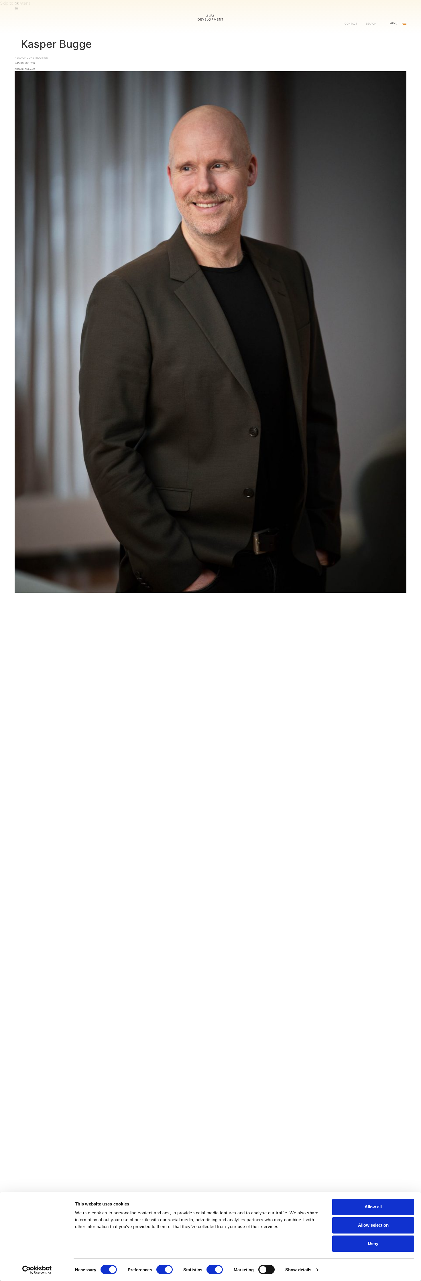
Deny (373, 1243)
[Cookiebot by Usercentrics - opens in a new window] (37, 1270)
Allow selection (373, 1225)
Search (371, 23)
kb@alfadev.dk (25, 68)
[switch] (164, 1269)
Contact (351, 23)
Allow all (373, 1206)
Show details (298, 1269)
